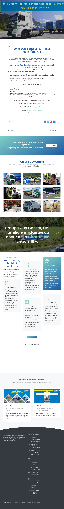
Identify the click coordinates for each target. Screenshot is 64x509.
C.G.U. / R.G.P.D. (16, 502)
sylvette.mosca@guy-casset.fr (34, 110)
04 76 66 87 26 (38, 474)
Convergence (29, 502)
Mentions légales (7, 502)
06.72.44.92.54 (35, 112)
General (11, 121)
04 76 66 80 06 (38, 480)
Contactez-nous (51, 145)
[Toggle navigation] (60, 1)
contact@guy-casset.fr (34, 486)
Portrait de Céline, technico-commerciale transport (44, 409)
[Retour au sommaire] (32, 130)
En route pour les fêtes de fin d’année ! (14, 409)
